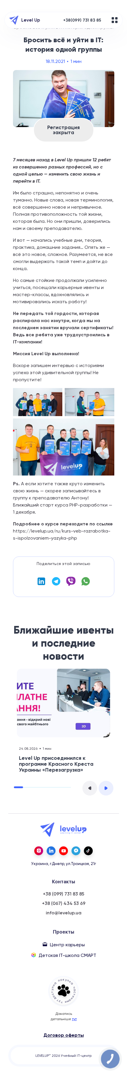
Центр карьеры (67, 944)
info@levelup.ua (64, 913)
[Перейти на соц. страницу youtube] (63, 850)
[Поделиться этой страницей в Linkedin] (41, 585)
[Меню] (115, 20)
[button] (89, 788)
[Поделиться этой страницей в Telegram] (56, 585)
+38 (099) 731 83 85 (63, 894)
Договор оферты (63, 1035)
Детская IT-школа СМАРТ (67, 955)
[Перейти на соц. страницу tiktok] (88, 850)
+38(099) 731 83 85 (82, 20)
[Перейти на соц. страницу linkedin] (51, 850)
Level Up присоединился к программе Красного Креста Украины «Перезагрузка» (56, 764)
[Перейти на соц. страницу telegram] (75, 850)
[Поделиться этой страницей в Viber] (71, 585)
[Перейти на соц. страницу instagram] (38, 850)
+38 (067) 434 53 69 (63, 903)
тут (74, 1019)
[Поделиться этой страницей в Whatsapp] (86, 585)
